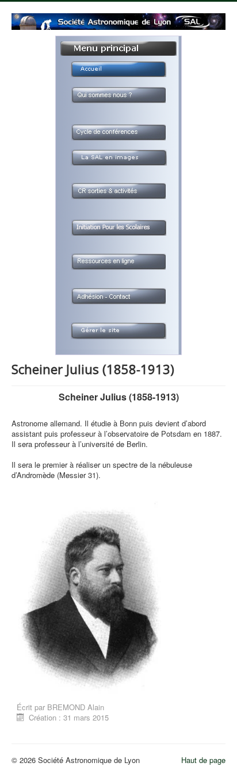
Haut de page (203, 759)
